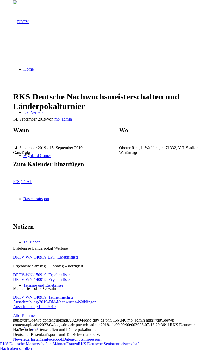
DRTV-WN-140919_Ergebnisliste (41, 279)
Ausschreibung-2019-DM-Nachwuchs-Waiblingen (54, 302)
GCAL (26, 181)
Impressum (92, 339)
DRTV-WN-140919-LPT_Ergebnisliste (45, 257)
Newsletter (22, 339)
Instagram (39, 339)
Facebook (55, 339)
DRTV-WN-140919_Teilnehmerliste (43, 297)
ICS (16, 181)
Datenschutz (73, 339)
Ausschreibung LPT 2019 (34, 306)
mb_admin (63, 119)
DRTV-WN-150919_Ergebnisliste (41, 275)
